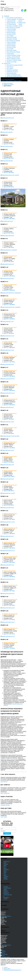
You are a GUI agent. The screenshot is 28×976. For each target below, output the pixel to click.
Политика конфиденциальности (12, 970)
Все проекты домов (13, 27)
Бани (20, 17)
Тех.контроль (5, 805)
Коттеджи (10, 35)
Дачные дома (11, 34)
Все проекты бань (12, 17)
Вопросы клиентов (6, 892)
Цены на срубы (11, 62)
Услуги (5, 898)
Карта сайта (7, 968)
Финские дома (12, 37)
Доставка (10, 68)
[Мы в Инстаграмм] (4, 954)
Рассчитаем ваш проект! (7, 79)
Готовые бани (11, 24)
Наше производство (14, 75)
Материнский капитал (14, 76)
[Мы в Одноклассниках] (5, 957)
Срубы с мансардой (13, 57)
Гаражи (6, 878)
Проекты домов (6, 876)
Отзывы (3, 80)
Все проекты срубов (13, 52)
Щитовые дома (6, 870)
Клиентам (7, 63)
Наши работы (9, 80)
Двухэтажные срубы (13, 58)
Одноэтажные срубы (13, 55)
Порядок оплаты (12, 71)
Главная (6, 16)
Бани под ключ (5, 873)
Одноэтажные (11, 19)
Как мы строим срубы (14, 60)
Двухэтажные (11, 22)
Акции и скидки (12, 70)
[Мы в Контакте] (4, 951)
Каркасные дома (21, 23)
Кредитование (11, 73)
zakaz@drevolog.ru (6, 916)
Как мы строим (12, 26)
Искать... (3, 7)
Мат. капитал (5, 793)
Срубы (20, 26)
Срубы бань (10, 53)
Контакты (10, 66)
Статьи (5, 967)
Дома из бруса (21, 20)
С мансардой (11, 21)
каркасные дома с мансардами (9, 759)
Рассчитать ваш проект (15, 65)
